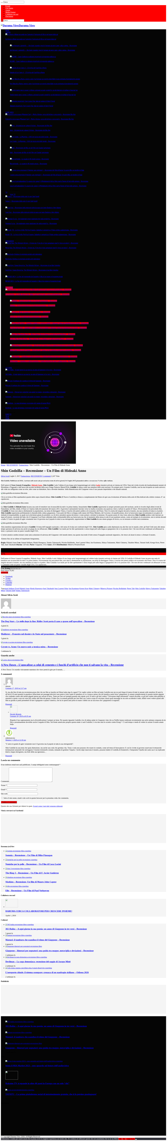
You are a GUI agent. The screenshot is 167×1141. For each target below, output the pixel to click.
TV (6, 192)
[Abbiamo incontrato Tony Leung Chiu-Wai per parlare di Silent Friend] (32, 101)
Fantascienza (23, 465)
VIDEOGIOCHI (9, 241)
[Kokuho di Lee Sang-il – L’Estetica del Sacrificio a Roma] (28, 68)
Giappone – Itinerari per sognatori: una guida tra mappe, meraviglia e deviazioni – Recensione (34, 397)
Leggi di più (130, 1139)
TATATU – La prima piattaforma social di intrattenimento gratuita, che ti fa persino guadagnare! (50, 1094)
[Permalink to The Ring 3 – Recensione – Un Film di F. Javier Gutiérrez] (17, 869)
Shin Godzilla (140, 588)
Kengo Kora (83, 588)
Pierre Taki (131, 588)
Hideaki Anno (24, 588)
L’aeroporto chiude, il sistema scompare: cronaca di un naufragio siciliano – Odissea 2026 (47, 972)
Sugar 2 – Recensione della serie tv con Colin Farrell (21, 201)
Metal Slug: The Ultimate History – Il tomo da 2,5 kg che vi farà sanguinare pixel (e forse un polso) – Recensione (40, 248)
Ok (120, 1139)
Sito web (4, 794)
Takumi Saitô (10, 591)
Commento (5, 781)
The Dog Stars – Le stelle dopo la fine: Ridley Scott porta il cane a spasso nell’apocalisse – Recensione (37, 294)
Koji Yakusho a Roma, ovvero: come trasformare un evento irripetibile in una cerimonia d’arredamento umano (44, 84)
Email (3, 789)
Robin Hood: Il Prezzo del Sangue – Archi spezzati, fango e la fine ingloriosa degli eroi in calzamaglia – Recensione (45, 350)
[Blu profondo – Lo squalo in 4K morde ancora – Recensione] (29, 159)
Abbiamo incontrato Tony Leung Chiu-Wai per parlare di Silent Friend (31, 106)
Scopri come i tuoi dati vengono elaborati (47, 806)
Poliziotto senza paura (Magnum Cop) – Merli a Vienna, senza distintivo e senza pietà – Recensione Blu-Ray (39, 119)
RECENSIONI (9, 288)
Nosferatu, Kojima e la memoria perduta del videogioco (22, 259)
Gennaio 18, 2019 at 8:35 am (20, 716)
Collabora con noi (11, 14)
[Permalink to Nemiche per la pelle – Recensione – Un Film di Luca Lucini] (21, 860)
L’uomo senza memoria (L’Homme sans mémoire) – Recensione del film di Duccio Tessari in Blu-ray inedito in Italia (46, 175)
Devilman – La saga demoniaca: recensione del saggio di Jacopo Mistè (27, 408)
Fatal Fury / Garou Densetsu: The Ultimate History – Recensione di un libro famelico (31, 270)
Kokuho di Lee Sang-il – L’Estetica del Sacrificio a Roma (27, 72)
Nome (4, 785)
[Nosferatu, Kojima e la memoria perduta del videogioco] (23, 254)
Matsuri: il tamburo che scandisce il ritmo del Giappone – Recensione (27, 385)
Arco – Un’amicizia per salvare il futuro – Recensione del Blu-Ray (30, 130)
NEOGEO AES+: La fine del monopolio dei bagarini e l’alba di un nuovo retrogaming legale (33, 281)
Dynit (17, 588)
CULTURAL (8, 368)
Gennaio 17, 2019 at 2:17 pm (15, 688)
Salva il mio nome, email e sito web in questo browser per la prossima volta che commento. (36, 798)
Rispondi (8, 704)
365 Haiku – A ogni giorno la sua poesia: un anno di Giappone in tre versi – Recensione (32, 374)
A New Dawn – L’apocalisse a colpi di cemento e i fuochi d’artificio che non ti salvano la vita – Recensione (42, 361)
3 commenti (46, 476)
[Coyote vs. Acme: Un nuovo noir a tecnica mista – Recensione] (30, 312)
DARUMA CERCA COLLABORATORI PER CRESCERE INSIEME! (38, 911)
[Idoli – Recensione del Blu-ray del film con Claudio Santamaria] (30, 148)
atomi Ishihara (9, 588)
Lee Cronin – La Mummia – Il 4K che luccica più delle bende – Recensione (33, 141)
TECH (7, 416)
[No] (136, 1139)
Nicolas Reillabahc (119, 588)
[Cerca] (2, 2)
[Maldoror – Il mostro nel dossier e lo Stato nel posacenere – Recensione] (33, 301)
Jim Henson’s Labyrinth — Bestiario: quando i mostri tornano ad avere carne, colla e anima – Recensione (42, 50)
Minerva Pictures (106, 588)
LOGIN (7, 418)
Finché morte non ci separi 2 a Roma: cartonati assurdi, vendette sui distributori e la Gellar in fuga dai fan (43, 95)
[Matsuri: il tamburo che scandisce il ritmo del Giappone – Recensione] (27, 381)
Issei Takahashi (48, 588)
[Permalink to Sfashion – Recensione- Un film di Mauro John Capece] (18, 877)
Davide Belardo (15, 714)
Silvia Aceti (5, 476)
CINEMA (7, 32)
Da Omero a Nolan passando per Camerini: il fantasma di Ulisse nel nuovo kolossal (30, 39)
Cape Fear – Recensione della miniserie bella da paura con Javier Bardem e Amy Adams (32, 212)
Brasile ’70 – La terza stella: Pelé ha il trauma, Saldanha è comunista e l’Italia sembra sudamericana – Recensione (40, 234)
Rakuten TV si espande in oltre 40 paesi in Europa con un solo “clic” (37, 1083)
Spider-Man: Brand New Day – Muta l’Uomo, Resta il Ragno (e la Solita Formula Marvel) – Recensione (41, 339)
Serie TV (12, 194)
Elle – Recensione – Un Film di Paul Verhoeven (27, 890)
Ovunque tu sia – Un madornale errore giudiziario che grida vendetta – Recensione (31, 223)
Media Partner (10, 12)
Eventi (7, 6)
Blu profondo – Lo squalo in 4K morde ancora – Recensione (28, 164)
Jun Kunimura (74, 588)
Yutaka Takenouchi (22, 591)
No (124, 1139)
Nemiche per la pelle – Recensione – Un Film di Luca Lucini (33, 864)
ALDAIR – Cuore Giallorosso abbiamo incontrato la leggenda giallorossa (32, 61)
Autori (7, 10)
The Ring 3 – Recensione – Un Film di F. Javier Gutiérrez (32, 873)
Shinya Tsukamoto (152, 588)
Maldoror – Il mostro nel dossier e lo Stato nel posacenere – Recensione (32, 305)
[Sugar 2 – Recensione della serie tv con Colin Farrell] (22, 196)
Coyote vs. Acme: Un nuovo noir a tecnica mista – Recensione (29, 317)
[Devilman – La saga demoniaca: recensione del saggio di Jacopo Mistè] (27, 403)
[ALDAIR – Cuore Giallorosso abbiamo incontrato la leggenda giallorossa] (33, 57)
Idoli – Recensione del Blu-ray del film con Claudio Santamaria (29, 152)
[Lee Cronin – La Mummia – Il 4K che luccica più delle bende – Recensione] (33, 137)
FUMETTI (8, 414)
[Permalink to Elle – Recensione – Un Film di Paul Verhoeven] (17, 886)
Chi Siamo (9, 8)
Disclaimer (9, 16)
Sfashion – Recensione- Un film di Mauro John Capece (30, 882)
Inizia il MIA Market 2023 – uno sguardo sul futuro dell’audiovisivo (37, 1065)
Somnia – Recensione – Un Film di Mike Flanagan (28, 855)
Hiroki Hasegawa (36, 588)
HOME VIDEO (9, 112)
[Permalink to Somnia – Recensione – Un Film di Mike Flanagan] (18, 851)
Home (3, 465)
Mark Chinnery (94, 588)
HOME (7, 30)
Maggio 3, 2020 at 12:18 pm (15, 740)
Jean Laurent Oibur (61, 588)
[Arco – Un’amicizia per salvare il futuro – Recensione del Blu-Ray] (31, 126)
